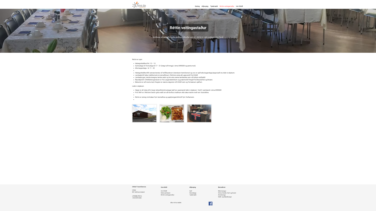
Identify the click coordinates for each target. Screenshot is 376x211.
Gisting (197, 6)
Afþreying (205, 6)
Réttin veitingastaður (227, 6)
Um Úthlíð (239, 6)
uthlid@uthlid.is (137, 196)
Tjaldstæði (214, 6)
